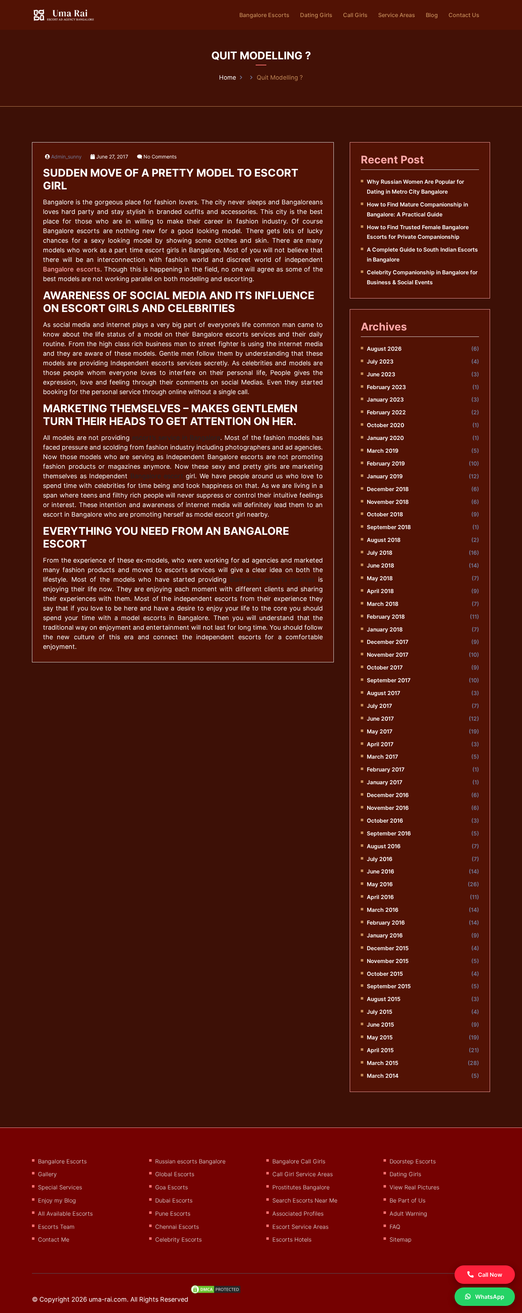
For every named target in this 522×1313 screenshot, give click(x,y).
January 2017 (384, 782)
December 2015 (388, 948)
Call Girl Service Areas (302, 1174)
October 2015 (385, 973)
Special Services (60, 1187)
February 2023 (386, 387)
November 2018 (388, 502)
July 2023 (380, 361)
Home (227, 77)
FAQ (395, 1226)
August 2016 (384, 846)
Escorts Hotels (291, 1239)
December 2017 (387, 642)
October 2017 (385, 667)
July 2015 (379, 1011)
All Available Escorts (65, 1213)
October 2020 (385, 425)
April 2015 (380, 1050)
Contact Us (463, 14)
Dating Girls (316, 14)
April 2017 (380, 744)
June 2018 (380, 565)
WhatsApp (489, 1296)
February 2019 (386, 463)
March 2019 (382, 450)
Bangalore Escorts (264, 14)
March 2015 (382, 1063)
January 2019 (385, 476)
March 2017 (382, 756)
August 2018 (384, 540)
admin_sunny (66, 156)
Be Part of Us (407, 1200)
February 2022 (386, 412)
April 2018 (380, 591)
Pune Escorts (172, 1213)
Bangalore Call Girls (298, 1161)
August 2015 (384, 999)
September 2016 (389, 833)
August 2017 (383, 693)
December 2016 (388, 795)
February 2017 (385, 769)
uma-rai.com (108, 1299)
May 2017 (379, 731)
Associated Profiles (297, 1213)
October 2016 (385, 820)
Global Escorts (174, 1174)
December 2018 (388, 489)
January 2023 (385, 399)
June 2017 (380, 718)
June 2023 (381, 374)
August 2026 (384, 348)
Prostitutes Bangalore (301, 1187)
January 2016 (385, 935)
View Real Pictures (414, 1187)
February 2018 (386, 616)
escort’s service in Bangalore (176, 437)
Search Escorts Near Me (304, 1200)
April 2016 (380, 897)
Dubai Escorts (173, 1200)
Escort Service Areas (300, 1226)
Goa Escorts (171, 1187)
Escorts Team (56, 1226)
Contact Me (53, 1239)
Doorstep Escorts (413, 1161)
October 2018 (385, 514)
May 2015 (380, 1037)
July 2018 (379, 552)
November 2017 (387, 654)
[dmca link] (219, 1292)
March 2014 (382, 1075)
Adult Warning (408, 1213)
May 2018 (380, 578)
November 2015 (388, 961)
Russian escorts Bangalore (190, 1161)
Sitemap (401, 1239)
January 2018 (385, 629)
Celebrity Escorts (178, 1239)
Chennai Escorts (177, 1226)
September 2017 (388, 680)
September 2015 (389, 986)
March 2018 (382, 604)
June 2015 (380, 1024)
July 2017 (379, 706)
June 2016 (380, 871)
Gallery (47, 1174)
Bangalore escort (156, 476)
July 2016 (379, 859)
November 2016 (388, 808)
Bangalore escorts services (272, 579)
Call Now (489, 1274)
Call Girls (355, 14)
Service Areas (396, 14)
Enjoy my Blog (57, 1200)
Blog (432, 14)
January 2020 (385, 438)
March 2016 (382, 909)
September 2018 (389, 527)
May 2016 (380, 884)
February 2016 (386, 922)
